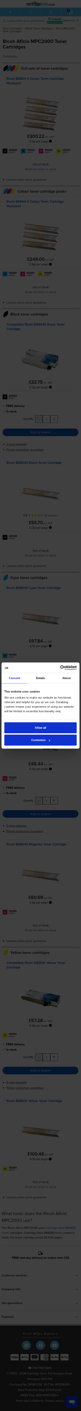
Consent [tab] (14, 678)
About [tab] (66, 678)
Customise (38, 740)
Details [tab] (40, 678)
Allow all (40, 727)
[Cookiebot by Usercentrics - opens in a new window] (60, 667)
